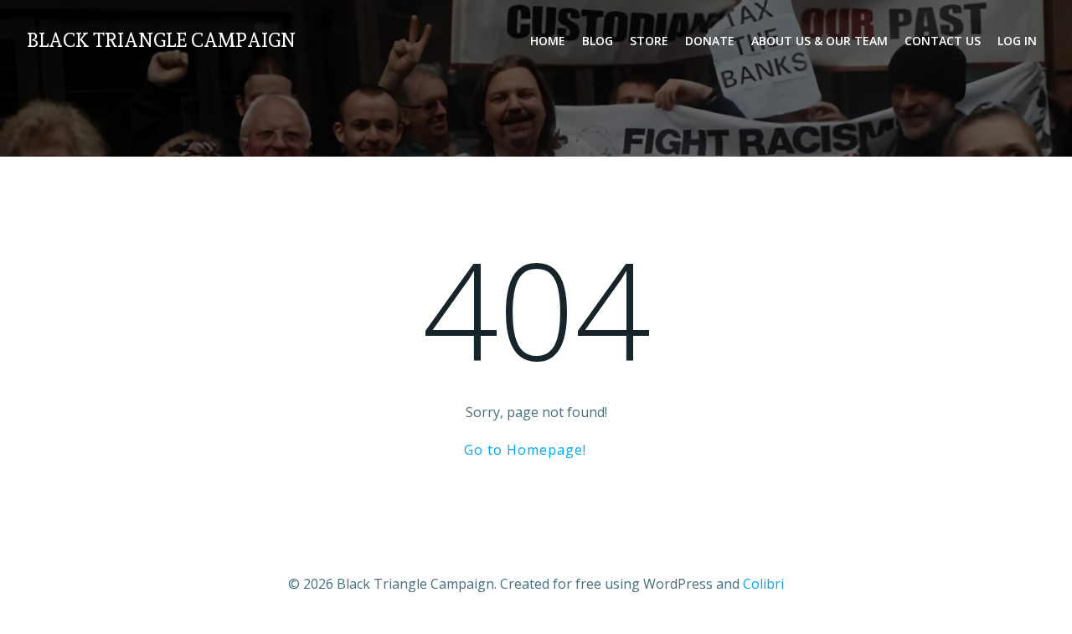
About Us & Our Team (819, 41)
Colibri (763, 584)
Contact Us (942, 41)
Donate (709, 41)
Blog (597, 41)
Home (547, 41)
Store (649, 41)
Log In (1017, 41)
